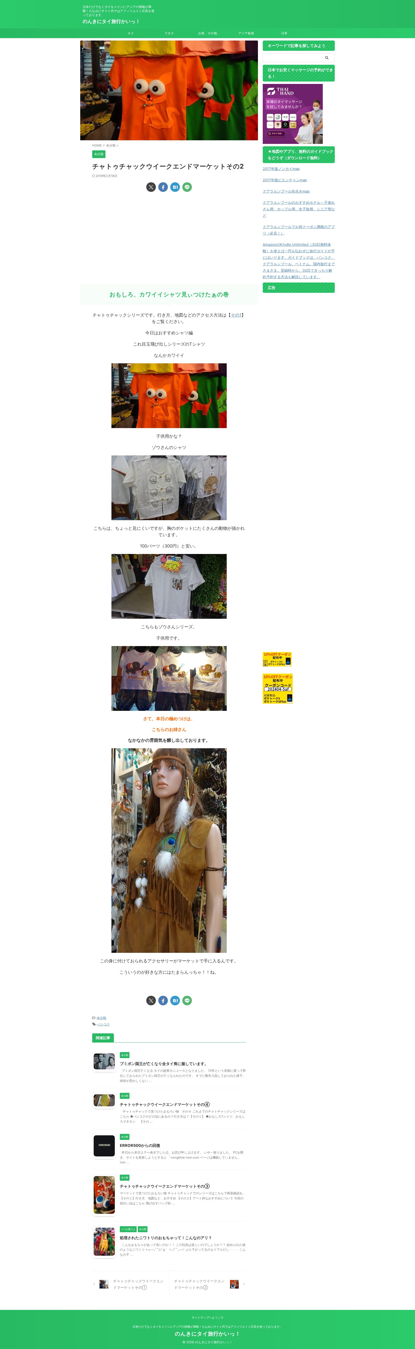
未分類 (101, 1018)
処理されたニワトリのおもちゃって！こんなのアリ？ (166, 1237)
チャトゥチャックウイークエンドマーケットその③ (165, 1186)
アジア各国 (246, 33)
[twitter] (151, 187)
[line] (187, 187)
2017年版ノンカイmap (281, 168)
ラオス (169, 33)
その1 (236, 315)
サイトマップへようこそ (207, 1317)
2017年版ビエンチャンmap (285, 180)
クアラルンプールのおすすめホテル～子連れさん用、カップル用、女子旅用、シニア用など (299, 209)
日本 (284, 33)
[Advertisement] (169, 246)
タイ (131, 33)
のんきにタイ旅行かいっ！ (111, 21)
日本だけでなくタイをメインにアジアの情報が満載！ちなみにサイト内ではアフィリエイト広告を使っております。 (207, 1326)
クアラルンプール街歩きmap (286, 191)
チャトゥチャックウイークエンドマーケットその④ (165, 1104)
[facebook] (163, 187)
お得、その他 (207, 33)
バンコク (103, 1024)
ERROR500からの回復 (140, 1145)
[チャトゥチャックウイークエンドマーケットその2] (175, 187)
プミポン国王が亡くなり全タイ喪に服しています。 (164, 1063)
